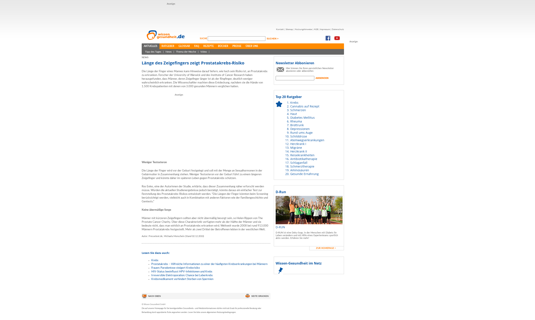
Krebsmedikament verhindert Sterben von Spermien (182, 279)
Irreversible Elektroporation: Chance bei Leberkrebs (182, 275)
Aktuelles (150, 46)
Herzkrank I (298, 144)
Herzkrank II (298, 151)
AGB (316, 29)
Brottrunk (297, 125)
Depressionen (300, 129)
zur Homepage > (326, 248)
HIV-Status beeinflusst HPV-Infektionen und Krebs (181, 271)
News (169, 51)
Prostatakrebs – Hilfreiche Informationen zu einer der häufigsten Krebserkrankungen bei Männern (209, 264)
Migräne (296, 148)
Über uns (252, 46)
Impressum (325, 29)
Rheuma (296, 121)
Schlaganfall (298, 163)
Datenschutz (338, 29)
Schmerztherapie (302, 166)
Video (203, 51)
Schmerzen (298, 110)
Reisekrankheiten (302, 155)
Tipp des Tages (153, 51)
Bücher (223, 46)
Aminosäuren (299, 170)
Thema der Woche (186, 51)
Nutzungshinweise (303, 29)
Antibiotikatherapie (303, 159)
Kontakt (280, 29)
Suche (204, 38)
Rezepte (208, 46)
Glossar (184, 46)
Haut (293, 114)
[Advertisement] (366, 106)
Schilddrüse (298, 136)
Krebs (154, 260)
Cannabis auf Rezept (304, 106)
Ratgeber (168, 46)
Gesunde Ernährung (304, 174)
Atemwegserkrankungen (307, 140)
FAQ (196, 46)
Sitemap (289, 29)
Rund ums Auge (301, 133)
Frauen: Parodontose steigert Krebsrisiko (175, 268)
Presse (236, 46)
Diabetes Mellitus (302, 118)
